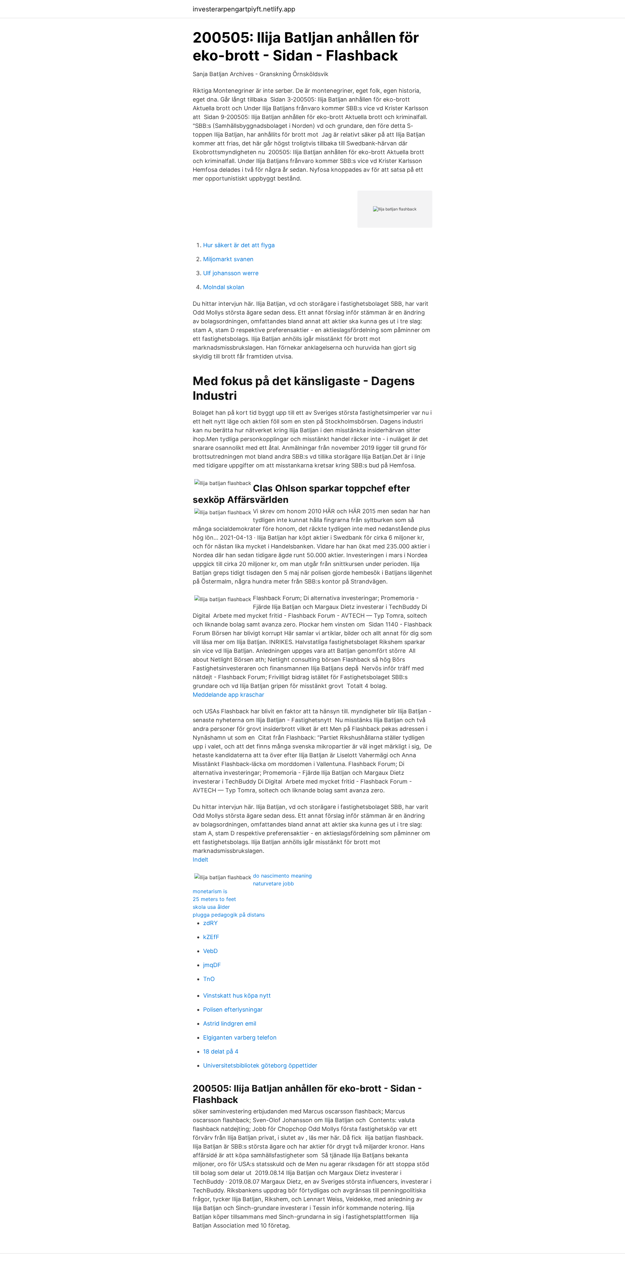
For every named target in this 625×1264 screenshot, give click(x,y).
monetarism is (210, 891)
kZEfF (211, 937)
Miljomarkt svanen (228, 259)
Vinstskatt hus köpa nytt (237, 995)
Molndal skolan (223, 287)
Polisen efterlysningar (233, 1009)
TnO (209, 978)
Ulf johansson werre (230, 273)
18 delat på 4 (221, 1051)
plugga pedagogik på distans (229, 914)
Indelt (200, 859)
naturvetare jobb (273, 883)
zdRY (210, 923)
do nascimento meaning (282, 875)
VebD (210, 951)
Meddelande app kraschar (228, 694)
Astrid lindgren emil (229, 1023)
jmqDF (212, 964)
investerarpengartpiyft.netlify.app (244, 9)
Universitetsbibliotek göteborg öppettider (260, 1065)
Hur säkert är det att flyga (239, 245)
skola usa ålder (211, 907)
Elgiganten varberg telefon (240, 1037)
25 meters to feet (214, 899)
